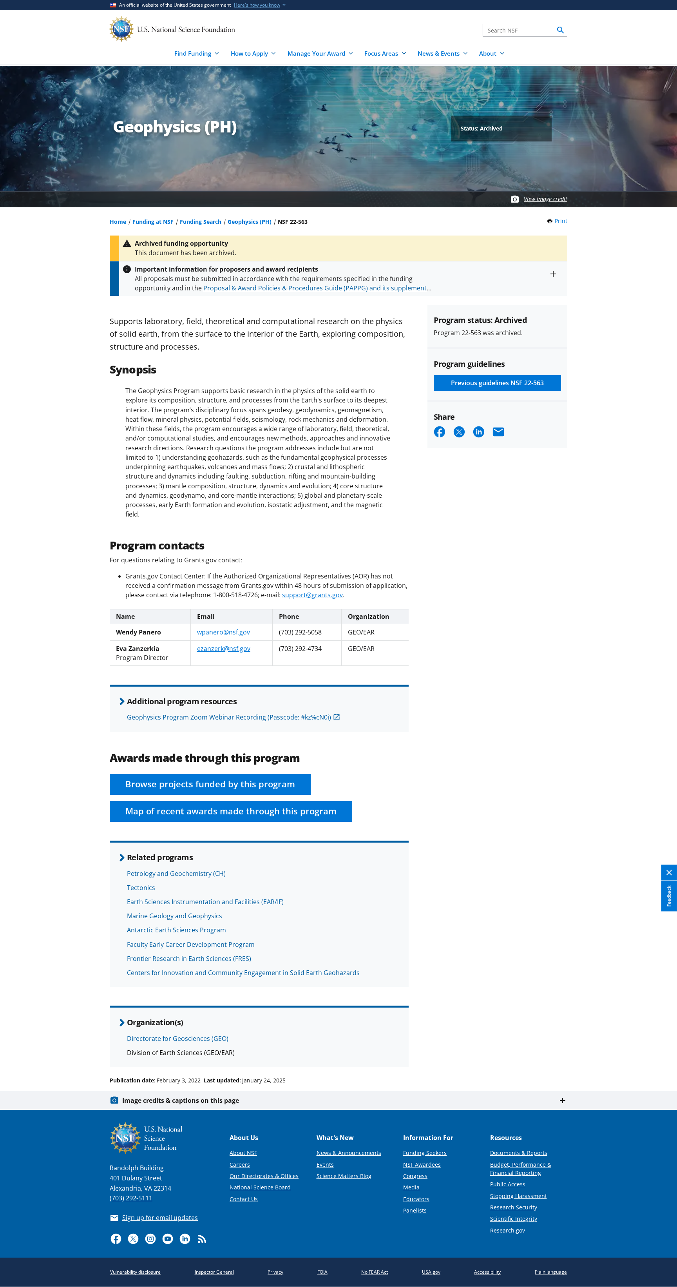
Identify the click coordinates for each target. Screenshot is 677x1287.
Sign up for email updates (160, 1217)
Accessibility (487, 1272)
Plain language (551, 1272)
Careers (240, 1164)
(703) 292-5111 (131, 1198)
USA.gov (431, 1272)
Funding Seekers (425, 1152)
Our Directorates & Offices (264, 1176)
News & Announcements (349, 1152)
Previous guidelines (497, 383)
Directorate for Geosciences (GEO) (177, 1038)
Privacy (275, 1272)
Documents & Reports (518, 1152)
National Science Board (260, 1187)
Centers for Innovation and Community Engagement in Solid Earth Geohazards (243, 972)
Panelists (415, 1210)
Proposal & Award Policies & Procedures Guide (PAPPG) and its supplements (316, 288)
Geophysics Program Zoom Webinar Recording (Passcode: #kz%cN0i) (229, 717)
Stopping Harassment (518, 1196)
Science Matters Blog (344, 1176)
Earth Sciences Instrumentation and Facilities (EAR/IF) (205, 901)
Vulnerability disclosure (135, 1272)
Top (660, 1050)
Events (325, 1164)
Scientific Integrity (513, 1218)
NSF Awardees (422, 1164)
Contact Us (244, 1199)
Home (118, 221)
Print (561, 221)
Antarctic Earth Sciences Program (176, 930)
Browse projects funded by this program (210, 784)
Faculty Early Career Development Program (191, 944)
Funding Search (200, 221)
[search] (560, 30)
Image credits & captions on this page (180, 1100)
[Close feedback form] (669, 873)
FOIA (322, 1272)
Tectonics (141, 887)
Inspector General (214, 1272)
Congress (415, 1176)
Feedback (669, 895)
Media (411, 1187)
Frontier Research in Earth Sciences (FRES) (189, 958)
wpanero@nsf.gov (223, 632)
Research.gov (507, 1230)
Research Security (513, 1207)
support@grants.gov (312, 595)
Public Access (507, 1184)
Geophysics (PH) (250, 221)
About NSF (243, 1152)
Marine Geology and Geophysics (174, 916)
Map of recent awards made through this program (231, 811)
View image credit (545, 199)
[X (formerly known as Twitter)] (133, 1239)
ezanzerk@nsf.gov (223, 648)
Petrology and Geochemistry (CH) (176, 873)
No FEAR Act (374, 1272)
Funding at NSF (153, 221)
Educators (416, 1199)
